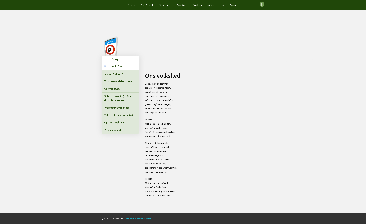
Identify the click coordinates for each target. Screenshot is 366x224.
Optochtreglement (115, 122)
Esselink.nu (149, 218)
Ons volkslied (112, 88)
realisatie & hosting (134, 218)
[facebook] (262, 4)
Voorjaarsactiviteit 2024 (118, 81)
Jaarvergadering (113, 74)
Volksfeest (117, 66)
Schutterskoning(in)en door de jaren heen (117, 98)
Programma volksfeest (117, 107)
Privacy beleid (112, 130)
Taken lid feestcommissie (119, 115)
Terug (114, 59)
